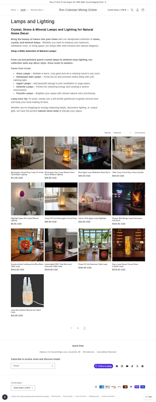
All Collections (89, 352)
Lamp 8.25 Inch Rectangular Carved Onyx (61, 218)
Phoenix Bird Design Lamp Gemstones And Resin (127, 219)
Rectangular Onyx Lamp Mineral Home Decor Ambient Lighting (59, 173)
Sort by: (108, 133)
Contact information (108, 396)
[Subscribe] (52, 366)
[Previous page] (71, 328)
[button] (14, 9)
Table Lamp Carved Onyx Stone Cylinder (128, 172)
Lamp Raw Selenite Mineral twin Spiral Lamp (26, 311)
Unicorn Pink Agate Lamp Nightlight (92, 218)
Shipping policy (94, 396)
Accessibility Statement (106, 352)
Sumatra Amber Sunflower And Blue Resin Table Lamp (27, 265)
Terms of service (80, 396)
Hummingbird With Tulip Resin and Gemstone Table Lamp (58, 265)
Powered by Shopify (42, 396)
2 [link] (84, 328)
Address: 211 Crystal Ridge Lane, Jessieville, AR (60, 352)
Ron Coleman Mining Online (26, 396)
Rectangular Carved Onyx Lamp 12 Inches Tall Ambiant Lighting (27, 173)
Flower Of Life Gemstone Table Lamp (92, 264)
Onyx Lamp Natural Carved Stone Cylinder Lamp (125, 265)
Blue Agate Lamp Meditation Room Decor (94, 172)
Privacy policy (68, 396)
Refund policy (56, 396)
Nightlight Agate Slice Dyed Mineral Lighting (24, 219)
